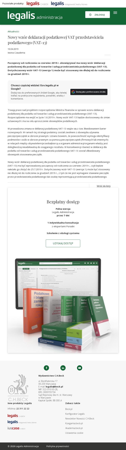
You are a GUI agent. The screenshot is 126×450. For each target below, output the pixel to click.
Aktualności (13, 31)
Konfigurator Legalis (75, 413)
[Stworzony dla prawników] (37, 3)
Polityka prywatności (57, 446)
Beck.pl (68, 409)
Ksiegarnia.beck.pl (74, 423)
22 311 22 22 (22, 408)
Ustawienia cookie (74, 432)
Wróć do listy (104, 185)
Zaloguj (99, 14)
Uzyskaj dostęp (63, 243)
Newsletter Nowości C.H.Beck (79, 418)
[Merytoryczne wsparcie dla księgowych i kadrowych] (69, 3)
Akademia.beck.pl (74, 428)
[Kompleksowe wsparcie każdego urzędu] (35, 16)
